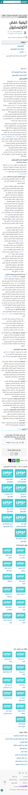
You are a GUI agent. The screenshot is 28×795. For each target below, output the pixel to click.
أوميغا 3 (21, 241)
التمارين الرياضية (8, 276)
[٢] (19, 173)
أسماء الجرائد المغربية (21, 764)
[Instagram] (20, 773)
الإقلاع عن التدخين (8, 314)
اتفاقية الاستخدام (23, 780)
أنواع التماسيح (23, 742)
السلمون (21, 252)
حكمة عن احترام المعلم (21, 761)
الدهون (12, 212)
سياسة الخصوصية (13, 780)
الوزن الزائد (10, 339)
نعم (16, 454)
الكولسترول (10, 165)
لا (11, 454)
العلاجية (8, 352)
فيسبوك (14, 460)
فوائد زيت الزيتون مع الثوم (20, 745)
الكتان (9, 254)
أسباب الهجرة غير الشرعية (20, 735)
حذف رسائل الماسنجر (22, 758)
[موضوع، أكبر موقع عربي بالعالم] (24, 2)
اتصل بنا (25, 777)
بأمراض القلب (15, 137)
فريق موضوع (14, 783)
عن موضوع (14, 777)
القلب (23, 181)
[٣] (19, 358)
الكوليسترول (16, 81)
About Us (25, 783)
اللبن (19, 271)
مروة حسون (10, 32)
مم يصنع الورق (23, 748)
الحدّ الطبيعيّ (14, 105)
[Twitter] (23, 773)
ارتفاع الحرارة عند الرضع (21, 755)
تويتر (9, 460)
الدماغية (5, 137)
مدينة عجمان (24, 751)
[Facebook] (26, 773)
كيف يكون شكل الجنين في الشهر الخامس (16, 739)
